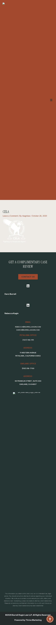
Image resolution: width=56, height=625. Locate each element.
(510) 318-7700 (28, 368)
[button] (28, 286)
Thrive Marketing (34, 620)
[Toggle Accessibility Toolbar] (50, 619)
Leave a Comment (10, 216)
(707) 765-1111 (28, 340)
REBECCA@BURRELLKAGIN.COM (28, 327)
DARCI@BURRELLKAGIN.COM (28, 330)
